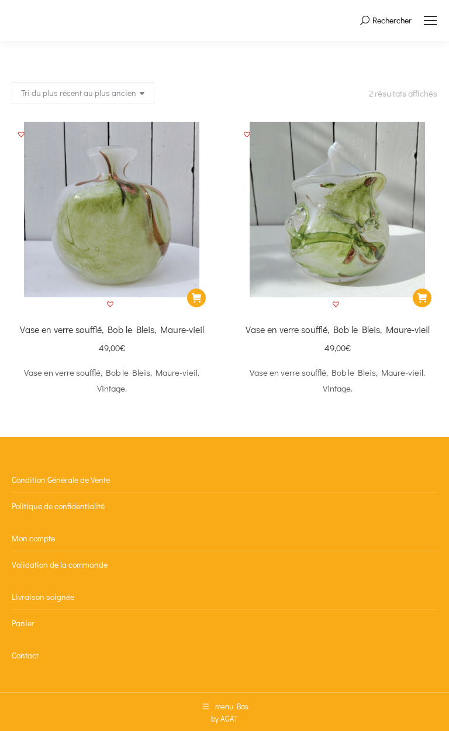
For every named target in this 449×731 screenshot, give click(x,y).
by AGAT (224, 718)
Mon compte (33, 538)
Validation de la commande (60, 564)
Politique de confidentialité (58, 506)
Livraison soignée (43, 596)
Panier (23, 623)
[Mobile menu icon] (430, 20)
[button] (111, 305)
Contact (25, 655)
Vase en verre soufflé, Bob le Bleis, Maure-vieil (112, 329)
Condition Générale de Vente (61, 479)
